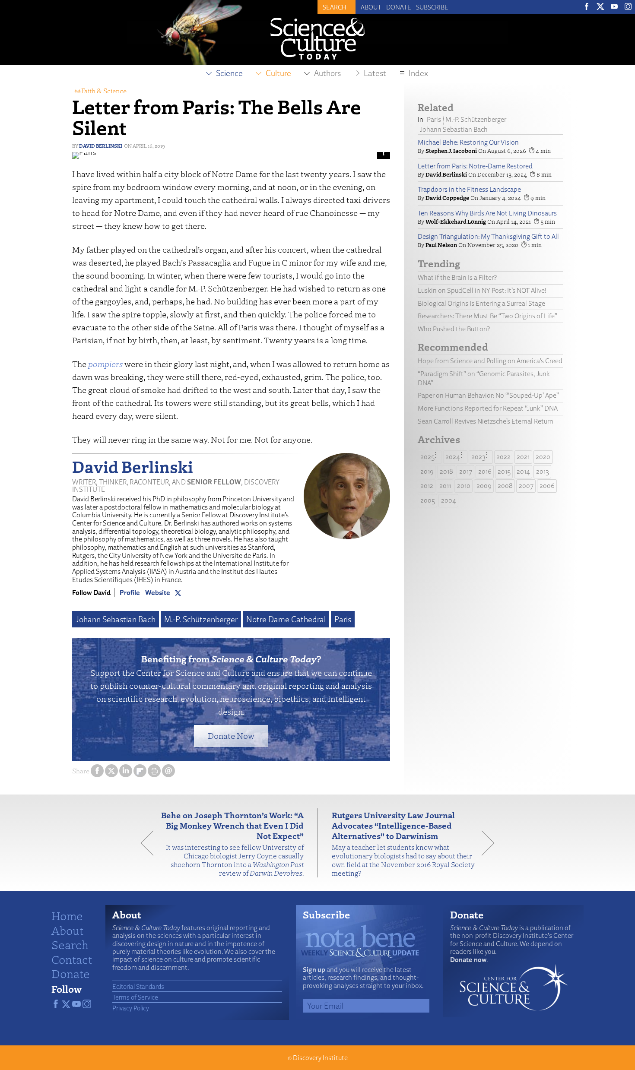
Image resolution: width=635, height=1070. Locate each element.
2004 (448, 500)
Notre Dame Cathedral (286, 619)
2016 (485, 471)
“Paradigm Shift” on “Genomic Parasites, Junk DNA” (484, 378)
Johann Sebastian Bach (116, 619)
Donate (398, 7)
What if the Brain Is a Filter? (457, 277)
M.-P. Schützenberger (201, 619)
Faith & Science (104, 90)
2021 (523, 457)
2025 (427, 457)
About (371, 7)
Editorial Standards (138, 986)
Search (70, 944)
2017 (465, 471)
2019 (427, 471)
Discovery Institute (320, 1058)
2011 (445, 485)
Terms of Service (135, 997)
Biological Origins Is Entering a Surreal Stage (481, 303)
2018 (446, 471)
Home (67, 915)
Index (418, 73)
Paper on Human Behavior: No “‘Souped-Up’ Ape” (488, 395)
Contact (71, 959)
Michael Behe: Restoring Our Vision (468, 142)
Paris (342, 619)
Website (157, 592)
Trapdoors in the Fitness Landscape (469, 189)
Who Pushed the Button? (454, 329)
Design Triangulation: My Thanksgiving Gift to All (488, 236)
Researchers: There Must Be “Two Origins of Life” (487, 316)
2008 (505, 485)
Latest (375, 73)
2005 (427, 500)
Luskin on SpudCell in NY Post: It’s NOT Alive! (482, 290)
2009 (484, 485)
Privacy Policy (130, 1008)
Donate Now (231, 735)
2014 (523, 471)
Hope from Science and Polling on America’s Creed (490, 361)
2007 (526, 485)
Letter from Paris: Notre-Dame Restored (475, 166)
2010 (463, 485)
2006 (547, 485)
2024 (452, 457)
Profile (130, 592)
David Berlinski (100, 145)
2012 (426, 485)
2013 (542, 471)
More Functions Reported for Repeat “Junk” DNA (488, 408)
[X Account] (178, 592)
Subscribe (432, 7)
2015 (504, 471)
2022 (503, 457)
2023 (478, 457)
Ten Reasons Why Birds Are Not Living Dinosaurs (487, 213)
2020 (543, 457)
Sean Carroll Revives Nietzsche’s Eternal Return (485, 421)
